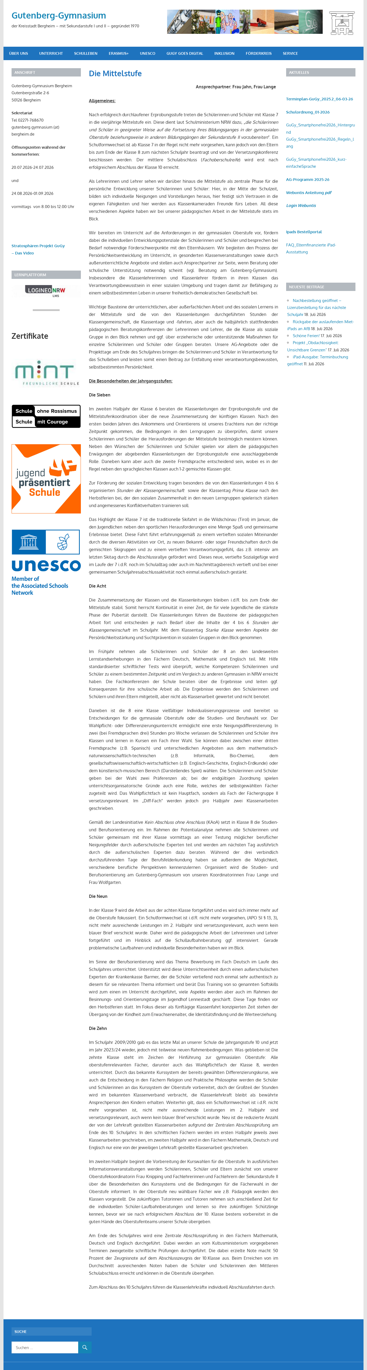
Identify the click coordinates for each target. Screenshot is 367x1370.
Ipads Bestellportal (304, 231)
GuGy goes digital (185, 53)
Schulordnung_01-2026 (308, 112)
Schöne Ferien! (306, 335)
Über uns (18, 53)
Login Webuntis (301, 205)
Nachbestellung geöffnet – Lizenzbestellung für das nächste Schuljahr (316, 307)
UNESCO (147, 53)
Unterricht (51, 53)
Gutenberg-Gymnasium (59, 15)
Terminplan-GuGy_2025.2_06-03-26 (319, 98)
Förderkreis (259, 53)
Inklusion (224, 53)
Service (290, 53)
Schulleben (86, 53)
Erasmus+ (119, 53)
